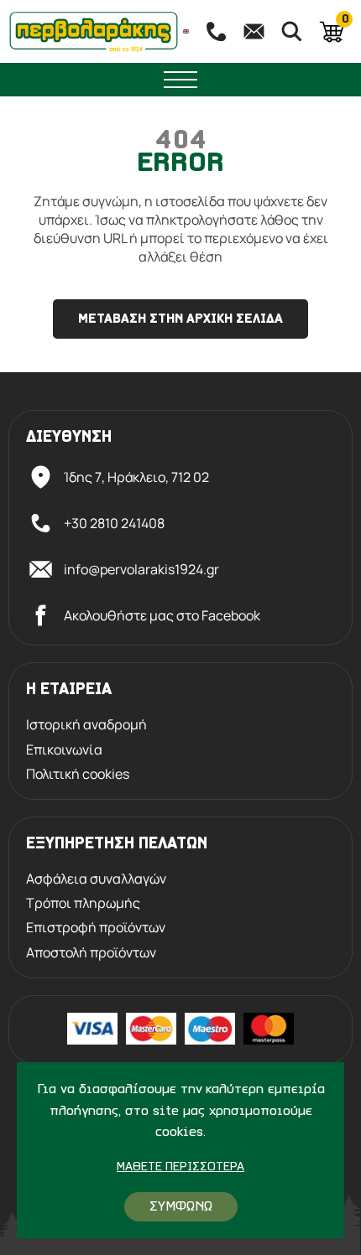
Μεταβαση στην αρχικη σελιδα (180, 319)
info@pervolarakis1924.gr (141, 569)
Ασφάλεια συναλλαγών (96, 879)
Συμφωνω (180, 1207)
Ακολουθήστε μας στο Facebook (162, 615)
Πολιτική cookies (77, 774)
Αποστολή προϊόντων (91, 953)
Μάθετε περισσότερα (180, 1167)
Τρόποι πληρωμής (83, 903)
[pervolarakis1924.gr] (93, 31)
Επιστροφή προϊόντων (95, 928)
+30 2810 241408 (114, 523)
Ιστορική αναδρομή (86, 725)
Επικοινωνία (64, 750)
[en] (186, 31)
